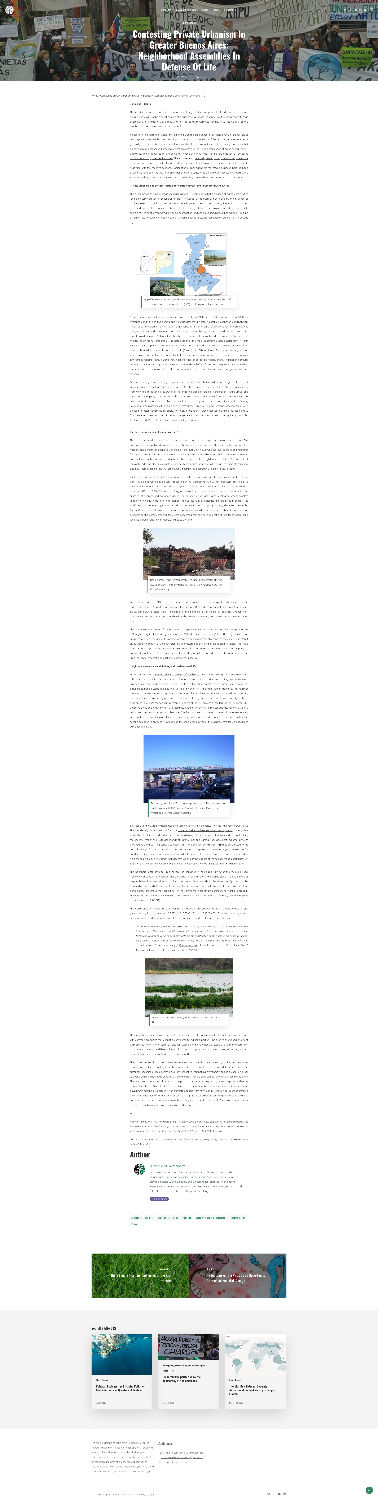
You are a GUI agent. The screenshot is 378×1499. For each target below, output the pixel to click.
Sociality (149, 1494)
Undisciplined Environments (167, 1166)
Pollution (187, 1217)
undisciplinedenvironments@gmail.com (182, 1457)
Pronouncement (189, 945)
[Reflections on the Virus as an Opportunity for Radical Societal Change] (237, 1276)
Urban (134, 1223)
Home (95, 95)
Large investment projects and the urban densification (191, 148)
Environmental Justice (168, 1217)
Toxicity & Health (237, 1217)
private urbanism (162, 193)
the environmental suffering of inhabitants (176, 674)
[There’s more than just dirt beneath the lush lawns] (140, 1276)
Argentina (136, 1217)
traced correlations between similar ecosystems (205, 830)
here (185, 1462)
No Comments (200, 77)
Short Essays (189, 22)
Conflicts (149, 1217)
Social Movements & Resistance (210, 1217)
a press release (183, 895)
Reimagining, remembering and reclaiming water (185, 1365)
